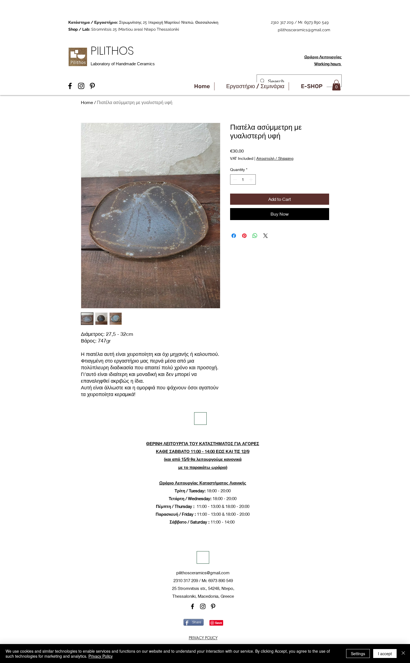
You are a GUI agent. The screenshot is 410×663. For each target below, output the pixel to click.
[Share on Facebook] (233, 235)
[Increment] (251, 179)
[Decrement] (234, 179)
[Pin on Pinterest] (244, 235)
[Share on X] (265, 235)
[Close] (403, 653)
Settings (358, 653)
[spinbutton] (243, 179)
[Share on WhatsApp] (255, 235)
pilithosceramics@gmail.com (304, 30)
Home (87, 102)
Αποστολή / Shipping (274, 158)
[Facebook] (192, 606)
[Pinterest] (213, 606)
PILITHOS (114, 51)
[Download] (200, 418)
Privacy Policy (100, 656)
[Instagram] (202, 606)
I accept (385, 653)
